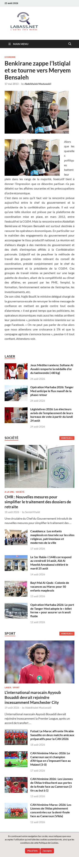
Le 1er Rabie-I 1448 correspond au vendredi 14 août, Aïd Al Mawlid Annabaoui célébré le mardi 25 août (50, 562)
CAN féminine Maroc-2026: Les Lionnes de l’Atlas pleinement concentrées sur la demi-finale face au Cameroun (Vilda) (50, 810)
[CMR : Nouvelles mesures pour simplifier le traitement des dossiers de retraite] (39, 447)
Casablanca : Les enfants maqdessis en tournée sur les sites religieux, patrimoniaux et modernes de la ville (52, 536)
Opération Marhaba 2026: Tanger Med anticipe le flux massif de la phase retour (52, 390)
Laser (8, 687)
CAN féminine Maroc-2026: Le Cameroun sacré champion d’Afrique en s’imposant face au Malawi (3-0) (50, 758)
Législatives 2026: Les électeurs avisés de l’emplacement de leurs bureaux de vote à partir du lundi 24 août (51, 414)
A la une (9, 492)
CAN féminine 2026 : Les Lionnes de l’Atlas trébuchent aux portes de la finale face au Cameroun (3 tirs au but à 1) (51, 784)
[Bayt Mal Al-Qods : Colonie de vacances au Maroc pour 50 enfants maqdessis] (16, 583)
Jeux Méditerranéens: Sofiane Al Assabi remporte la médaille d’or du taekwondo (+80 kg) (51, 368)
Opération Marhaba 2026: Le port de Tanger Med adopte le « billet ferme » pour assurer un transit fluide (52, 610)
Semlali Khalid (32, 512)
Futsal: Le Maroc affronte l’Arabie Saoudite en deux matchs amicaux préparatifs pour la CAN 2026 (52, 734)
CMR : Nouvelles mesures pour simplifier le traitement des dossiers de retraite (38, 501)
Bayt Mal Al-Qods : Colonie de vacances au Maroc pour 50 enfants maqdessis (49, 586)
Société (20, 492)
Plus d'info (32, 850)
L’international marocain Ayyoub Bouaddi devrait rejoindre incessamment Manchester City (33, 697)
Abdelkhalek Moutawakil (37, 83)
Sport (16, 687)
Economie (10, 57)
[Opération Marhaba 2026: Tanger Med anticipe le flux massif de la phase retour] (16, 387)
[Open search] (70, 44)
